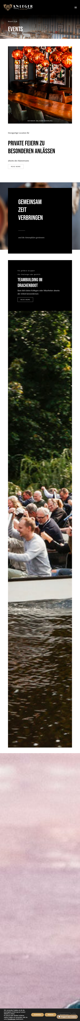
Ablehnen (50, 1015)
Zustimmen (37, 1015)
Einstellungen (12, 1019)
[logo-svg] (18, 5)
